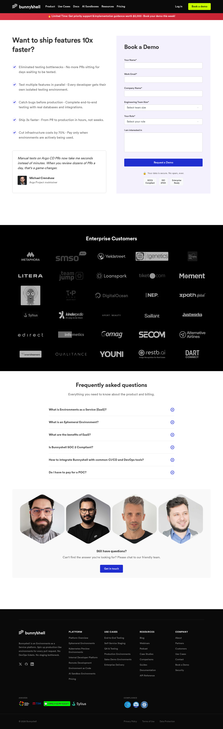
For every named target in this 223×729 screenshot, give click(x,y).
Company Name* (133, 88)
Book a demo (199, 6)
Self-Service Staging (114, 643)
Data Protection (167, 721)
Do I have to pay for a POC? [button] (68, 472)
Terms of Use (148, 721)
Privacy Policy (130, 721)
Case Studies (146, 654)
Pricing (121, 6)
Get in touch (111, 568)
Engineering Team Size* (136, 102)
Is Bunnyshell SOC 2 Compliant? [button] (71, 447)
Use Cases (64, 6)
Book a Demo (182, 665)
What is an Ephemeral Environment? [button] (74, 422)
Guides (143, 665)
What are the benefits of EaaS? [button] (70, 434)
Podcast (144, 649)
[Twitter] (20, 664)
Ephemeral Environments (82, 643)
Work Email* (130, 74)
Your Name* (130, 60)
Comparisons (146, 659)
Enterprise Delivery (114, 665)
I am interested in (133, 130)
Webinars (145, 643)
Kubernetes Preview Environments (79, 650)
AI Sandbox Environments (82, 674)
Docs (76, 6)
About (178, 638)
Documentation (148, 670)
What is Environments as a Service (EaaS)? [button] (78, 409)
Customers (181, 649)
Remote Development (80, 663)
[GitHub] (26, 664)
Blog (142, 638)
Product (50, 6)
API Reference (147, 676)
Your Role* (129, 116)
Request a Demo (163, 162)
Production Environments (117, 654)
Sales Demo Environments (117, 659)
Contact (179, 659)
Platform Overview (78, 638)
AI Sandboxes (90, 6)
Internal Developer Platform (83, 657)
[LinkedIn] (32, 664)
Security (179, 670)
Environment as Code (80, 668)
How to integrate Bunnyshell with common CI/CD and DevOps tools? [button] (96, 459)
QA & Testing (111, 649)
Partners (179, 643)
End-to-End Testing (114, 638)
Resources (108, 6)
